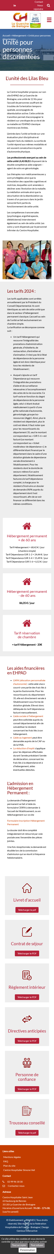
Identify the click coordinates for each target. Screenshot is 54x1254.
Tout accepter (19, 1245)
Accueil (6, 35)
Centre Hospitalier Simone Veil (19, 1169)
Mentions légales (12, 1157)
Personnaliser (27, 1250)
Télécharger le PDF (27, 953)
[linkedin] (14, 5)
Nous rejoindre (38, 7)
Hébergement (19, 35)
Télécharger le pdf (27, 909)
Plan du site (9, 1165)
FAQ (5, 1161)
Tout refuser (37, 1245)
